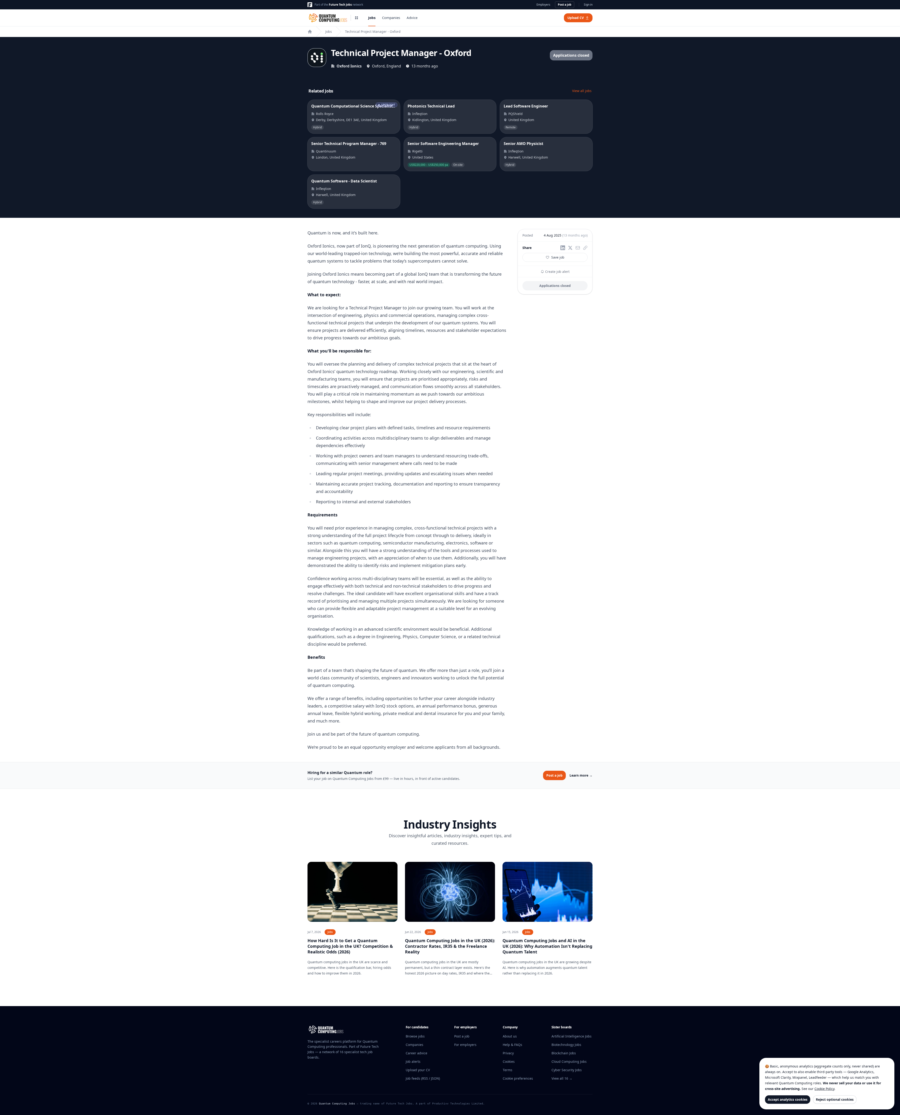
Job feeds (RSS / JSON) (423, 1078)
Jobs (371, 17)
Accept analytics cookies (787, 1099)
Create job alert (557, 271)
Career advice (416, 1053)
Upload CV (575, 18)
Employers (543, 5)
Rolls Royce (325, 113)
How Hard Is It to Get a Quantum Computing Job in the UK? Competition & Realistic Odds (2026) (350, 946)
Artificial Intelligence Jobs (571, 1036)
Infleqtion (420, 113)
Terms (507, 1070)
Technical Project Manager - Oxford (373, 31)
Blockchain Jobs (563, 1053)
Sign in (588, 5)
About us (510, 1036)
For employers (465, 1044)
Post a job (564, 5)
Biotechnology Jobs (566, 1044)
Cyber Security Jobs (566, 1070)
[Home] (310, 31)
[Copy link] (585, 247)
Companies (391, 17)
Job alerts (413, 1061)
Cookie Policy (824, 1088)
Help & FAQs (512, 1044)
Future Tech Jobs (340, 5)
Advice (412, 17)
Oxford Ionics (349, 66)
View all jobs (582, 91)
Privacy (508, 1053)
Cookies (509, 1061)
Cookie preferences (518, 1078)
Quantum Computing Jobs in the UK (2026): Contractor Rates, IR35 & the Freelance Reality (450, 946)
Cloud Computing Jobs (569, 1061)
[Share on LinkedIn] (562, 247)
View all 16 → (561, 1078)
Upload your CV (418, 1070)
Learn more (581, 775)
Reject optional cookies (835, 1099)
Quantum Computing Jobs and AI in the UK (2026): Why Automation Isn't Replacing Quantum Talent (547, 946)
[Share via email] (577, 247)
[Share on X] (570, 247)
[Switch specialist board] (356, 18)
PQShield (515, 113)
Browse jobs (415, 1036)
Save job (557, 257)
